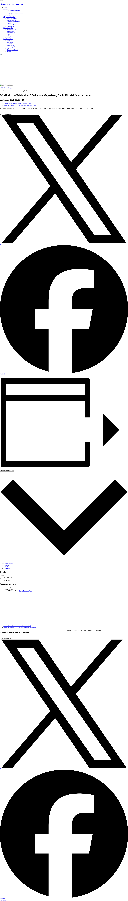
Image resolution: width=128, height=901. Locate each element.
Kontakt (9, 51)
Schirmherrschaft (11, 45)
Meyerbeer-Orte (11, 25)
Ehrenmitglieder (11, 47)
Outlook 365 (6, 566)
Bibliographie (10, 36)
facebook (2, 374)
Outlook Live (7, 568)
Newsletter (10, 15)
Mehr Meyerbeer (11, 20)
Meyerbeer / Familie (9, 17)
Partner (9, 48)
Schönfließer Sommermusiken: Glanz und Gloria (17, 103)
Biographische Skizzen (13, 21)
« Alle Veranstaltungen (6, 88)
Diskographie (10, 31)
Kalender (6, 9)
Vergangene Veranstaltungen (15, 13)
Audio (8, 34)
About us (9, 40)
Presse (8, 37)
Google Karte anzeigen (25, 591)
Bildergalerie (10, 26)
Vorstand (9, 43)
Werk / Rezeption (8, 28)
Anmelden (3, 900)
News (8, 12)
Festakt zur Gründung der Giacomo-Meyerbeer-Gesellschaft (20, 105)
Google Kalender (8, 563)
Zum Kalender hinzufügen (7, 470)
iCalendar (6, 565)
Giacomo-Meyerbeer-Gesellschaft (11, 4)
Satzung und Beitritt (12, 50)
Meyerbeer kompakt (12, 18)
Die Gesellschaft (8, 39)
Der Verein (10, 42)
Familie (9, 23)
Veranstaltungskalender (13, 10)
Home (5, 7)
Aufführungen (11, 32)
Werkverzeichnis (11, 29)
